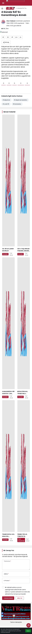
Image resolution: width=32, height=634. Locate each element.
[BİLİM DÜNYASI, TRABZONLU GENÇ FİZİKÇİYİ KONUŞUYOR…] (23, 328)
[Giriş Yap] (9, 7)
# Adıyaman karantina (20, 100)
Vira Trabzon (10, 21)
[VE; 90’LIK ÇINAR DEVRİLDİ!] (8, 185)
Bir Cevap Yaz (8, 550)
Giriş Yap (19, 598)
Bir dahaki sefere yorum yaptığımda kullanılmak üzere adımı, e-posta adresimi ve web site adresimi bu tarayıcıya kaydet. (17, 590)
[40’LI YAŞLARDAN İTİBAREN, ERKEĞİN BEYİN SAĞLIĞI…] (23, 185)
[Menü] (3, 3)
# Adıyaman (6, 100)
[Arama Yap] (2, 7)
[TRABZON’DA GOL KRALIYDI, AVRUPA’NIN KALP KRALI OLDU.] (8, 471)
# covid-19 (6, 104)
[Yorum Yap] (12, 37)
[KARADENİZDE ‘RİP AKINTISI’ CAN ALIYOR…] (8, 328)
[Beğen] (3, 37)
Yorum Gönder (8, 598)
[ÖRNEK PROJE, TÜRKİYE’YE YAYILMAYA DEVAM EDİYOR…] (23, 471)
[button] (5, 7)
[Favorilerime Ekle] (8, 37)
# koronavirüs (17, 104)
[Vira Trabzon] (15, 3)
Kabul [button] (28, 631)
